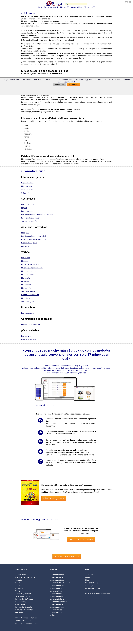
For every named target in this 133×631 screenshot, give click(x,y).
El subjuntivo (26, 285)
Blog (87, 580)
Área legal (89, 585)
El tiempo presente (28, 271)
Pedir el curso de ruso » (66, 556)
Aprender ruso (56, 610)
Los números (26, 336)
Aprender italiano (57, 599)
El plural (24, 208)
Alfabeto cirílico (27, 190)
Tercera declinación (29, 221)
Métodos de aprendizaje (25, 577)
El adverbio (25, 246)
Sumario (18, 585)
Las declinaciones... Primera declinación (37, 215)
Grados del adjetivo (29, 243)
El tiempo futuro (27, 274)
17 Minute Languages (93, 575)
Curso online (20, 604)
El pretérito (25, 278)
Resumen (19, 588)
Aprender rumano (57, 607)
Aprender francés (57, 591)
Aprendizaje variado (23, 594)
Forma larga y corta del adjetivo (33, 239)
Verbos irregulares (28, 302)
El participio (25, 298)
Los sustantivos (27, 204)
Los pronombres (27, 313)
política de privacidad (66, 82)
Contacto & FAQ (91, 583)
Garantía (18, 580)
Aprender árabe (56, 577)
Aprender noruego (57, 604)
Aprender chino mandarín (60, 583)
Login (87, 577)
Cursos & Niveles (77, 7)
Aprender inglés (56, 596)
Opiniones (19, 612)
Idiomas (63, 7)
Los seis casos (27, 211)
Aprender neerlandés (58, 602)
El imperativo (26, 288)
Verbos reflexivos (28, 291)
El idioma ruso (26, 186)
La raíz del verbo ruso (30, 264)
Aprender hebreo (57, 594)
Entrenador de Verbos (24, 599)
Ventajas (18, 591)
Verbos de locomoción (30, 295)
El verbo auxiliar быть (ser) (32, 268)
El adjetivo (25, 233)
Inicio (40, 7)
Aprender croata (57, 588)
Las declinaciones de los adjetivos (34, 236)
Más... (90, 7)
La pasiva (25, 281)
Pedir (17, 583)
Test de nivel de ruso (23, 621)
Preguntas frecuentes (24, 610)
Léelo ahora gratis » (53, 498)
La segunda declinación (30, 218)
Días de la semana (28, 339)
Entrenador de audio (23, 607)
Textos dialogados (22, 596)
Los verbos (25, 258)
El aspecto (25, 261)
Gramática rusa (50, 7)
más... (52, 615)
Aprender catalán (57, 580)
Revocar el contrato (93, 588)
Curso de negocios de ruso (26, 618)
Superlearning (20, 602)
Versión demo (20, 575)
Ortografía (25, 193)
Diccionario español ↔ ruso (26, 623)
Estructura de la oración (30, 324)
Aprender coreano (57, 585)
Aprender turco (56, 612)
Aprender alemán (57, 575)
